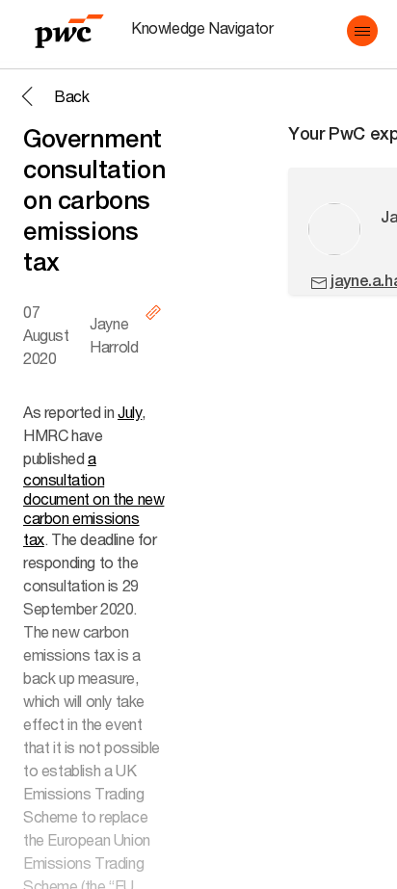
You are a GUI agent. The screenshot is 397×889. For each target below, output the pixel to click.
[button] (362, 30)
